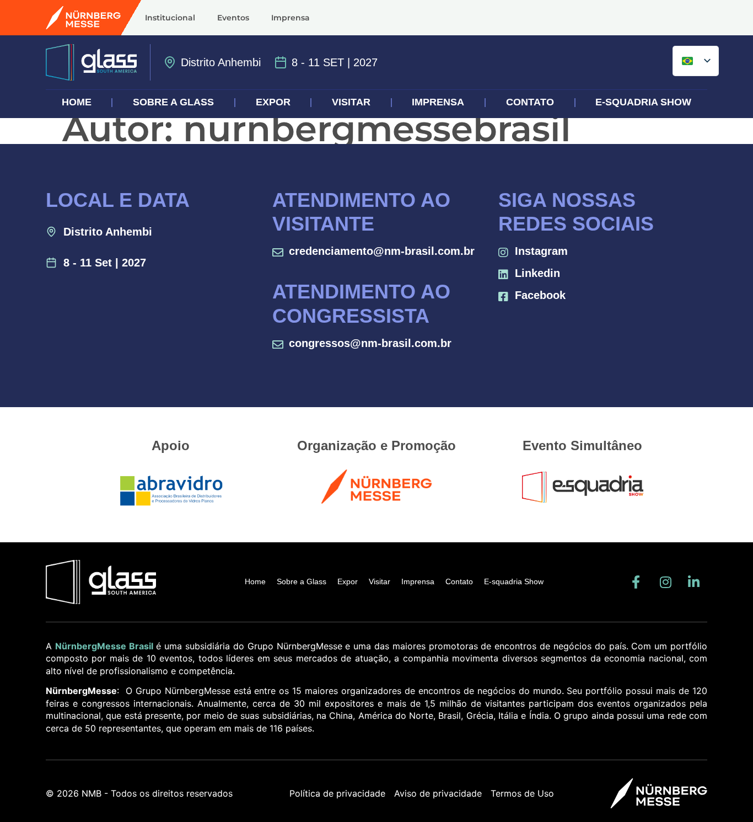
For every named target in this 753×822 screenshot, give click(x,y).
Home (77, 102)
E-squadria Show (643, 102)
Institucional (170, 18)
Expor (273, 102)
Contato (530, 102)
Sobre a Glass (173, 102)
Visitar (351, 102)
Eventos (233, 18)
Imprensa (290, 18)
